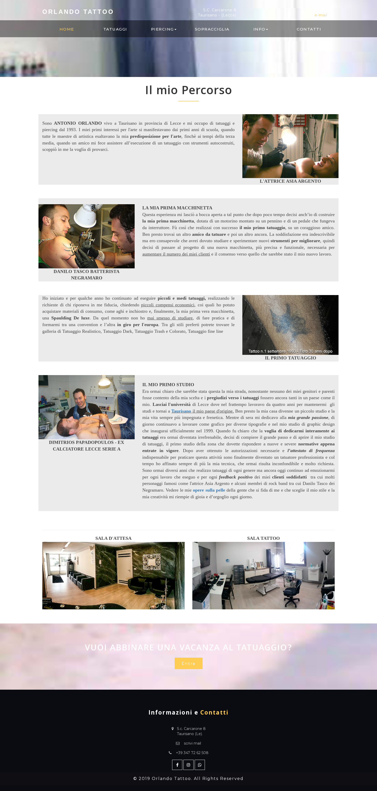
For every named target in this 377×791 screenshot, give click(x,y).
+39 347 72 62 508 (192, 752)
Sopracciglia (212, 29)
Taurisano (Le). (190, 733)
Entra (189, 663)
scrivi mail (192, 743)
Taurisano (181, 411)
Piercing (162, 29)
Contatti (309, 29)
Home (66, 29)
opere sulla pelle (209, 490)
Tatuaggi (115, 29)
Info (259, 29)
